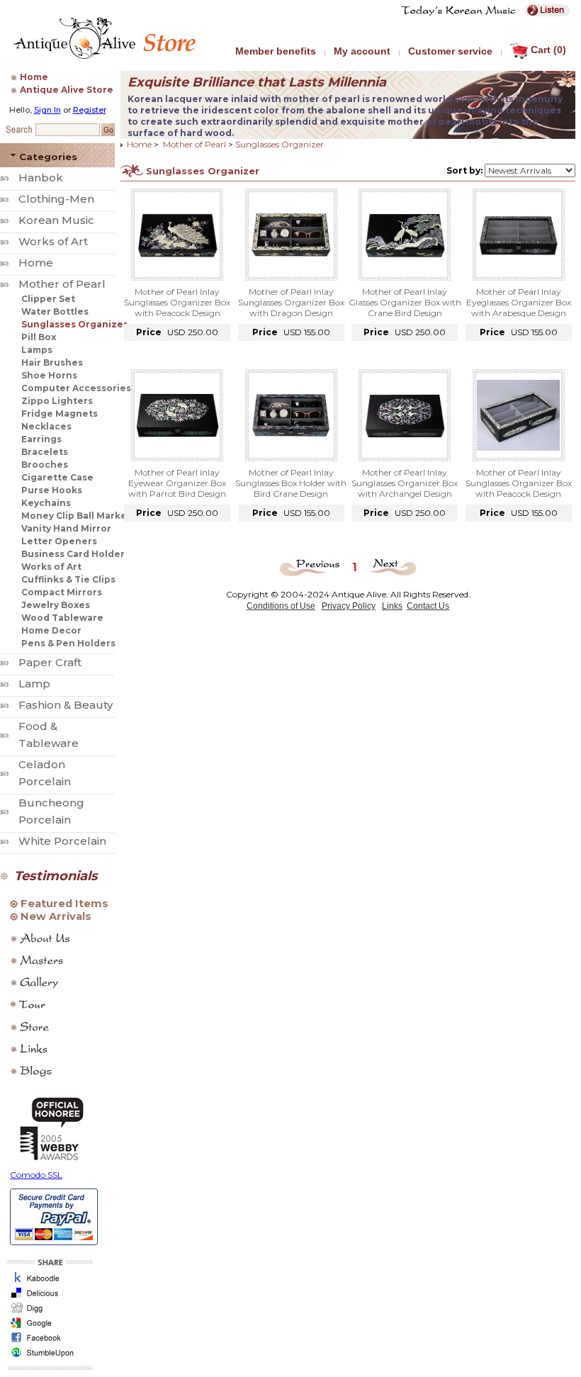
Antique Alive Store (66, 89)
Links (392, 606)
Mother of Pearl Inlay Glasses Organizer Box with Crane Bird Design (405, 302)
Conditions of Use (281, 606)
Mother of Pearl (62, 284)
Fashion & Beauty (65, 705)
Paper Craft (49, 662)
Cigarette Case (57, 477)
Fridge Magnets (59, 413)
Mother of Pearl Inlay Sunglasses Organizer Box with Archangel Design (404, 483)
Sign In (47, 110)
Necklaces (46, 426)
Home (34, 77)
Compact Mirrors (61, 592)
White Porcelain (62, 841)
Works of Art (53, 241)
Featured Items (64, 903)
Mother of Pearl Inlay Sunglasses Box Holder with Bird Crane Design (290, 483)
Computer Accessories (76, 388)
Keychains (46, 503)
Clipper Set (48, 298)
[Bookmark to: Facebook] (48, 1342)
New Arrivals (56, 916)
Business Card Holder (73, 554)
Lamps (36, 349)
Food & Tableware (48, 734)
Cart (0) (548, 49)
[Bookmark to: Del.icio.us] (48, 1297)
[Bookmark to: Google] (48, 1327)
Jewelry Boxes (55, 605)
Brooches (44, 464)
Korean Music (56, 220)
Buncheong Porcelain (51, 811)
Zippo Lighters (57, 400)
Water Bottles (55, 311)
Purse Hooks (51, 490)
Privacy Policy (349, 606)
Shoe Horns (49, 375)
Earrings (41, 439)
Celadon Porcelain (44, 773)
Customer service (450, 51)
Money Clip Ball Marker (76, 515)
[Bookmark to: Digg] (48, 1312)
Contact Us (428, 606)
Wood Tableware (62, 617)
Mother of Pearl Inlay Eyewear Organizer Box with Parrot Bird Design (177, 483)
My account (362, 51)
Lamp (34, 683)
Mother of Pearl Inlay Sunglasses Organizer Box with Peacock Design (177, 302)
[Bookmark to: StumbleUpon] (48, 1356)
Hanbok (40, 177)
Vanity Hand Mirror (66, 528)
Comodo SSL (36, 1174)
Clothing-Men (56, 199)
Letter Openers (59, 541)
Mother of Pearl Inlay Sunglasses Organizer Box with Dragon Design (291, 302)
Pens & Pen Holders (68, 643)
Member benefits (275, 51)
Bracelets (44, 451)
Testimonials (56, 876)
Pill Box (38, 337)
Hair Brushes (52, 362)
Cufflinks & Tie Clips (68, 579)
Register (89, 110)
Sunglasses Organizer (74, 324)
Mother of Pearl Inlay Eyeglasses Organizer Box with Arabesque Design (518, 302)
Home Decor (51, 630)
